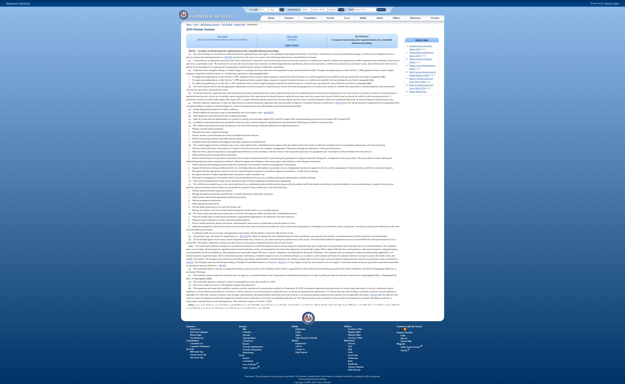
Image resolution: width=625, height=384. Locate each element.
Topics (298, 335)
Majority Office (354, 332)
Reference (415, 18)
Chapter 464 (239, 25)
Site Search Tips (197, 358)
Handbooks (353, 364)
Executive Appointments (253, 347)
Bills (244, 329)
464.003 (267, 112)
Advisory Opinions (356, 367)
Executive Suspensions (252, 350)
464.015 (374, 295)
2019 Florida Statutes (210, 25)
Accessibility (320, 379)
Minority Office (354, 335)
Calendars (247, 332)
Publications (300, 329)
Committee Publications (200, 346)
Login (616, 3)
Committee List (196, 343)
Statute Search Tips (417, 91)
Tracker (435, 18)
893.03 (338, 103)
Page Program (301, 352)
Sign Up (608, 3)
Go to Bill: (254, 10)
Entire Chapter (292, 45)
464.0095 (228, 57)
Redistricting (248, 352)
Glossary (351, 343)
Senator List (195, 329)
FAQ (350, 346)
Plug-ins (401, 344)
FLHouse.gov (12, 3)
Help (350, 349)
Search (351, 9)
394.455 (243, 236)
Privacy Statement (306, 379)
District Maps (195, 335)
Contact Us (300, 349)
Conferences (248, 341)
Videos (298, 332)
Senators (289, 18)
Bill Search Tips (196, 352)
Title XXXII (227, 25)
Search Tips (353, 355)
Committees (310, 18)
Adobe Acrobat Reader (410, 347)
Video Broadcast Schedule (306, 338)
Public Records (354, 370)
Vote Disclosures (197, 338)
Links (350, 352)
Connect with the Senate (409, 326)
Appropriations (249, 338)
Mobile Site (25, 3)
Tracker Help (406, 341)
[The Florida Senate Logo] (206, 15)
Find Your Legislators (199, 332)
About (379, 18)
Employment (300, 343)
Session (330, 18)
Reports (246, 344)
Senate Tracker (405, 332)
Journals (246, 335)
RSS (405, 329)
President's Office (355, 329)
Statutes (246, 358)
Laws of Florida (249, 364)
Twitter (402, 329)
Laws (347, 18)
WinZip (404, 350)
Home (271, 18)
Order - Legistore (250, 368)
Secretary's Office (355, 338)
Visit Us (298, 346)
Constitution (248, 361)
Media (363, 18)
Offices (396, 18)
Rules (350, 361)
